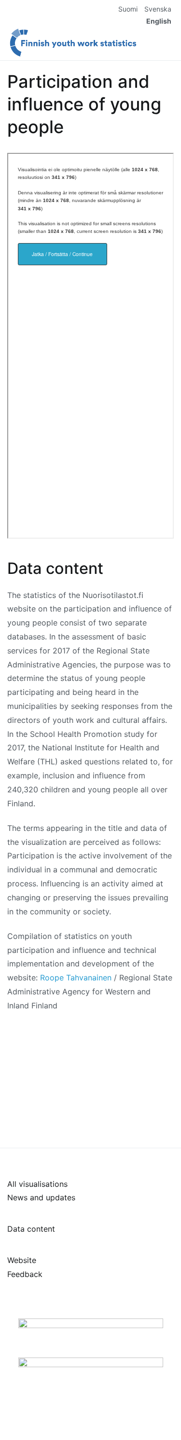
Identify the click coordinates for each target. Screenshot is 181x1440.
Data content (31, 1229)
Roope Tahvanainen (75, 977)
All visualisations (37, 1184)
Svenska (157, 9)
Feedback (24, 1274)
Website (21, 1260)
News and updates (41, 1197)
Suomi (128, 9)
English (158, 21)
